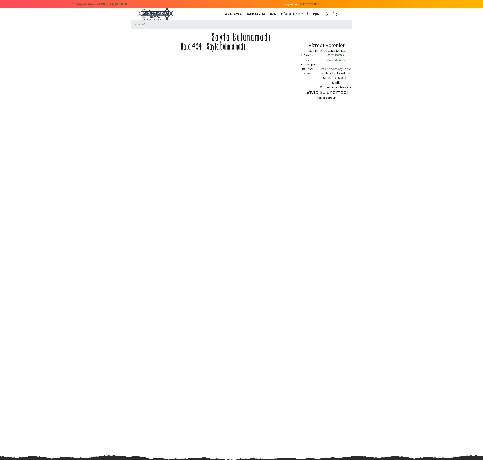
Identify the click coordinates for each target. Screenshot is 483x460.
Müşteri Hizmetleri (101, 4)
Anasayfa (233, 14)
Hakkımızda (255, 14)
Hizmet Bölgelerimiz (286, 14)
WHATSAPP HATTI (310, 4)
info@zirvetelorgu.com (336, 69)
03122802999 (335, 55)
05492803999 (336, 60)
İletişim (313, 14)
